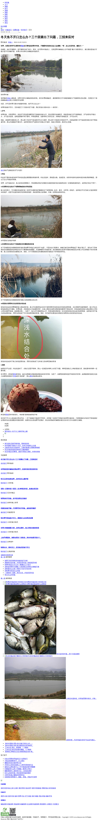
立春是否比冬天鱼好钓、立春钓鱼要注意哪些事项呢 (22, 447)
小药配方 (49, 804)
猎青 (33, 788)
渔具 (6, 20)
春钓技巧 (4, 512)
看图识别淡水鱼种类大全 (13, 763)
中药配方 (56, 804)
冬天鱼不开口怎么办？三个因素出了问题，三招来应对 (19, 459)
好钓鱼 (7, 2)
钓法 (22, 796)
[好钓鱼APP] (1, 28)
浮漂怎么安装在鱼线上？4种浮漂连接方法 (19, 765)
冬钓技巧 (24, 30)
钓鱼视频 (3, 784)
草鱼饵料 (17, 804)
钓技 (12, 796)
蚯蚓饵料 (36, 804)
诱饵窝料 (43, 804)
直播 (6, 10)
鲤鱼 (43, 796)
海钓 (6, 18)
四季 (19, 796)
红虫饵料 (30, 804)
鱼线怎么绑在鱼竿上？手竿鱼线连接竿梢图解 (20, 767)
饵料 (6, 14)
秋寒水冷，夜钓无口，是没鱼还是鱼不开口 (15, 547)
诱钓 (31, 376)
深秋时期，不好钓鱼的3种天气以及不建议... (81, 740)
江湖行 (16, 788)
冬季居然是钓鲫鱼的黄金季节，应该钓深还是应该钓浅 (19, 469)
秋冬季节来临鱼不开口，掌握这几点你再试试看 (17, 518)
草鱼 (40, 796)
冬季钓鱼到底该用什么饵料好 (36, 584)
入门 (6, 4)
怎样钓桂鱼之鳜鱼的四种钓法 (14, 775)
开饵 (14, 376)
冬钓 (8, 100)
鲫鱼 (36, 796)
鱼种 (16, 796)
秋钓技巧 (4, 483)
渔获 (6, 12)
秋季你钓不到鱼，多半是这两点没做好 (14, 498)
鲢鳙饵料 (23, 804)
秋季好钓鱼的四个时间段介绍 (36, 582)
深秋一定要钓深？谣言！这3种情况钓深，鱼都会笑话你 (19, 489)
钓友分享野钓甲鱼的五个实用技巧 (16, 759)
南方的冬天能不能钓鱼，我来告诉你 (17, 443)
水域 (5, 796)
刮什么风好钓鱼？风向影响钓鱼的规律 (18, 773)
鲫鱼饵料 (4, 804)
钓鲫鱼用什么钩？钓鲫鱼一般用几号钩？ (18, 769)
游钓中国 (4, 788)
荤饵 (14, 374)
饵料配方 (3, 800)
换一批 (3, 557)
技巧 (6, 8)
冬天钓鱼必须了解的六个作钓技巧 (40, 656)
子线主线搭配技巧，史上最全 (14, 761)
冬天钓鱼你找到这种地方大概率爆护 (17, 449)
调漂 (2, 796)
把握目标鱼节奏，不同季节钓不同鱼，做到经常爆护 (18, 508)
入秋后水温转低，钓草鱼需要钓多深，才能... (81, 698)
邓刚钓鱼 (45, 788)
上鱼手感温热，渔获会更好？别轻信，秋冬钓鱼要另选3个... (21, 537)
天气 (26, 796)
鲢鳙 (47, 796)
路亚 (6, 16)
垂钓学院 (22, 788)
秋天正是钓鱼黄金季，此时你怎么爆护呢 (14, 479)
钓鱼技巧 (8, 30)
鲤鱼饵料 (10, 804)
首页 (2, 30)
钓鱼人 (10, 42)
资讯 (6, 23)
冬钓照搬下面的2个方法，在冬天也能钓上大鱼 (20, 445)
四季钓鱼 (16, 30)
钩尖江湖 (10, 788)
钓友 (22, 46)
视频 (6, 6)
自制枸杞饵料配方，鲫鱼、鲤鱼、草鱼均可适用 (21, 777)
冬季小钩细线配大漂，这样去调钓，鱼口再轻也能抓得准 (20, 528)
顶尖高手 (28, 788)
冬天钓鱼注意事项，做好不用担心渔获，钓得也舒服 (22, 451)
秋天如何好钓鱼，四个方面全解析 (68, 654)
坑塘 (9, 796)
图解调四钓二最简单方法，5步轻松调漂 (18, 771)
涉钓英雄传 (52, 788)
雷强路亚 (38, 788)
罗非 (50, 796)
